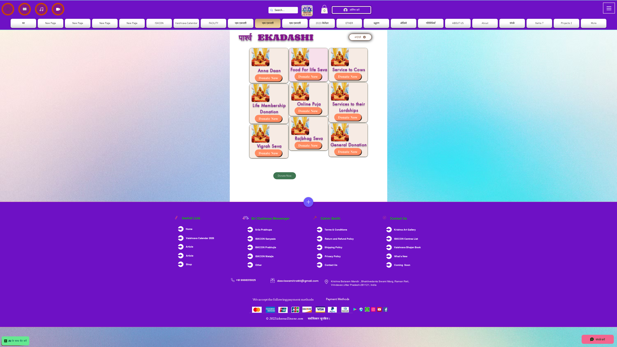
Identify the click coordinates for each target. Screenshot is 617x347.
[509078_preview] (361, 309)
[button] (159, 23)
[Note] (8, 9)
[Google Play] (355, 309)
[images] (367, 309)
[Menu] (308, 202)
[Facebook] (385, 309)
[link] (324, 9)
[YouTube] (379, 309)
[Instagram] (373, 309)
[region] (268, 65)
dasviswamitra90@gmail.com (297, 281)
